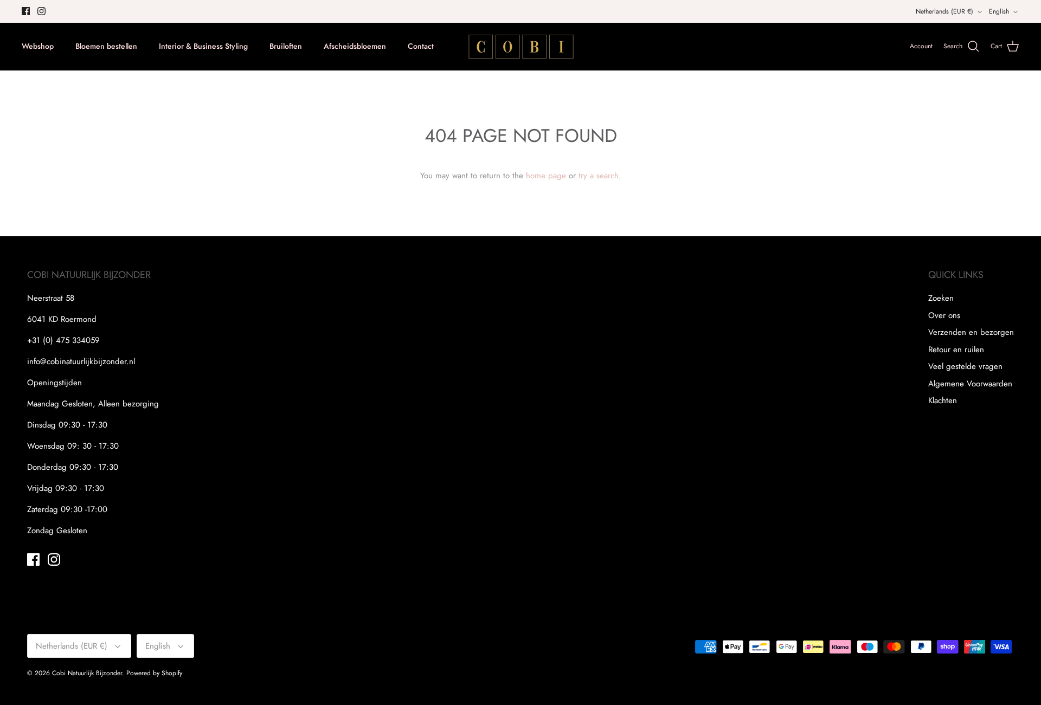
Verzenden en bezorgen (971, 332)
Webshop (38, 46)
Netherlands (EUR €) (944, 11)
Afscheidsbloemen (355, 46)
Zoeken (941, 298)
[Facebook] (26, 11)
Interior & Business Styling (203, 46)
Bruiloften (285, 46)
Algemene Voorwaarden (970, 384)
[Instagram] (41, 11)
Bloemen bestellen (106, 46)
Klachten (942, 400)
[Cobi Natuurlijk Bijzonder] (520, 47)
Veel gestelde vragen (965, 366)
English (999, 11)
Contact (421, 46)
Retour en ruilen (956, 349)
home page (546, 176)
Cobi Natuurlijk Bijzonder (87, 673)
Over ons (944, 315)
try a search (599, 176)
